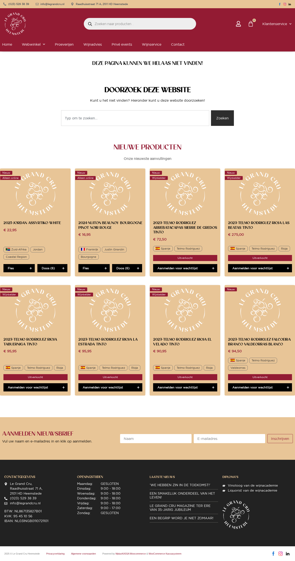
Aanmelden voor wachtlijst (177, 268)
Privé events (122, 44)
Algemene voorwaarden (83, 553)
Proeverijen (64, 44)
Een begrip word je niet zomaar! (181, 518)
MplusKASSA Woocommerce (131, 553)
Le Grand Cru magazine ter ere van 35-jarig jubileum (180, 508)
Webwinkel (31, 44)
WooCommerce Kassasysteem (165, 553)
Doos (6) (48, 268)
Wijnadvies (92, 44)
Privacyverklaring (55, 553)
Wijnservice (151, 44)
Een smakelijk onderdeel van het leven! (182, 495)
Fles (11, 268)
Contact (177, 44)
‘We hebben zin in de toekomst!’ (180, 485)
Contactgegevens (19, 477)
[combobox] (135, 118)
